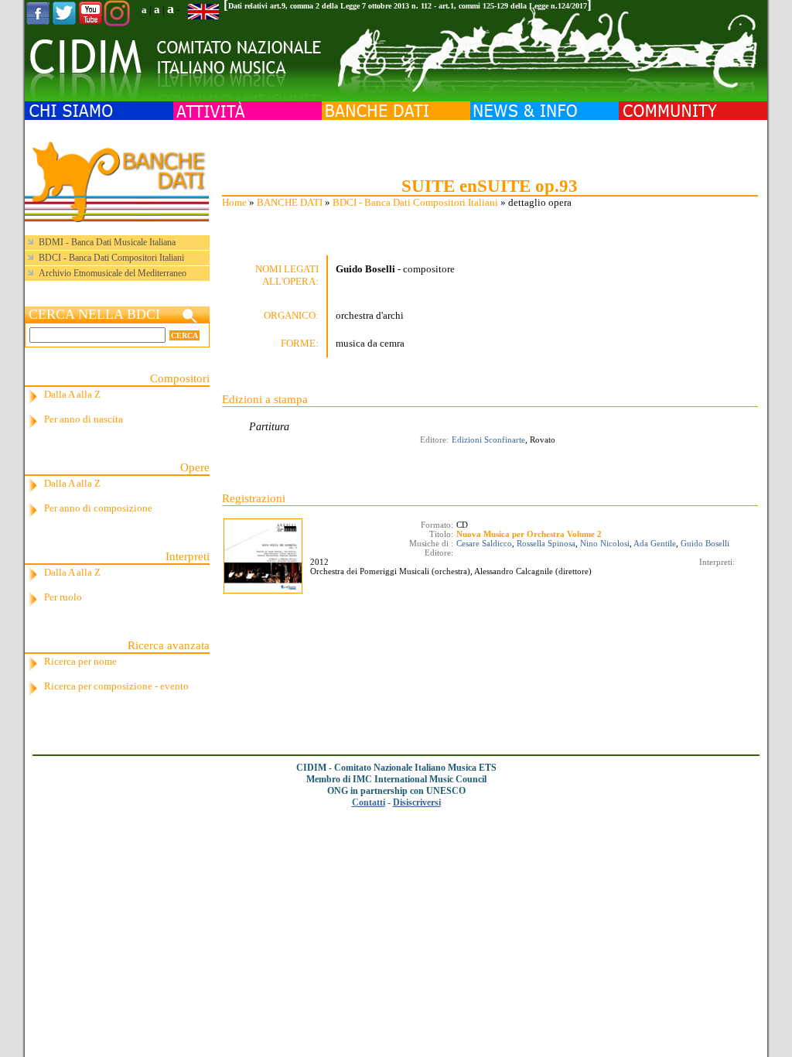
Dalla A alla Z (72, 394)
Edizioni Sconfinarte (488, 439)
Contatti (368, 802)
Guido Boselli (705, 543)
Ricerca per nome (80, 661)
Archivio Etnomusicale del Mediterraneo (112, 273)
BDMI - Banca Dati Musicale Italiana (107, 242)
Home (234, 202)
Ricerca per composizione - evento (116, 686)
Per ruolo (63, 597)
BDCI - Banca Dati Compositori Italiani (415, 202)
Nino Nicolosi (605, 543)
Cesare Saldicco (484, 543)
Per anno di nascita (83, 419)
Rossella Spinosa (546, 543)
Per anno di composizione (98, 508)
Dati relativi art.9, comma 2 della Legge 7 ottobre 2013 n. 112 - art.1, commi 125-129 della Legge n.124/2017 (407, 6)
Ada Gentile (654, 543)
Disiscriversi (417, 802)
